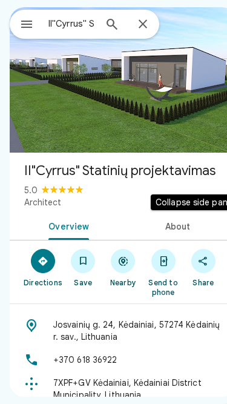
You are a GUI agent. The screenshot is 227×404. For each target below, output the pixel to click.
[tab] (66, 225)
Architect (42, 202)
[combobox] (71, 23)
